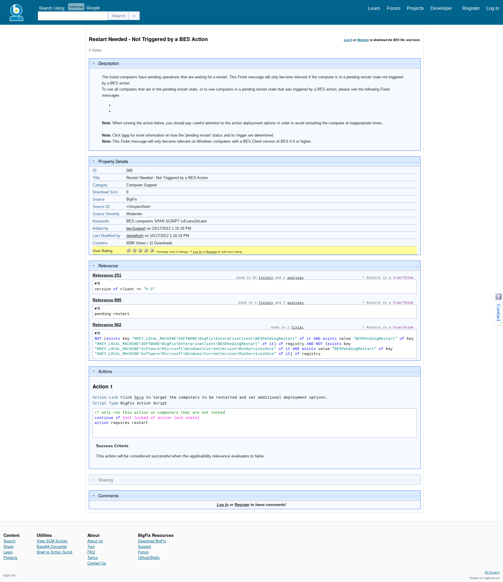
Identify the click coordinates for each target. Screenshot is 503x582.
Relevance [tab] (108, 265)
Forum (393, 8)
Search (9, 541)
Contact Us (96, 563)
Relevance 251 (107, 275)
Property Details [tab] (113, 161)
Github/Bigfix (149, 557)
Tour (91, 546)
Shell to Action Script (54, 552)
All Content (492, 572)
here (125, 135)
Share (8, 546)
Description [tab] (108, 63)
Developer (441, 8)
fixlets (266, 277)
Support (144, 546)
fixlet (297, 327)
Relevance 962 (107, 324)
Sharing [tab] (105, 480)
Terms (92, 557)
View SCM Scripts (52, 541)
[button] (119, 15)
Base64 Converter (52, 546)
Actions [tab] (105, 371)
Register (471, 8)
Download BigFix (152, 541)
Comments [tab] (108, 495)
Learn (374, 8)
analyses (295, 277)
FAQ (91, 552)
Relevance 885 (107, 300)
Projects (415, 8)
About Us (95, 541)
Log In (492, 8)
